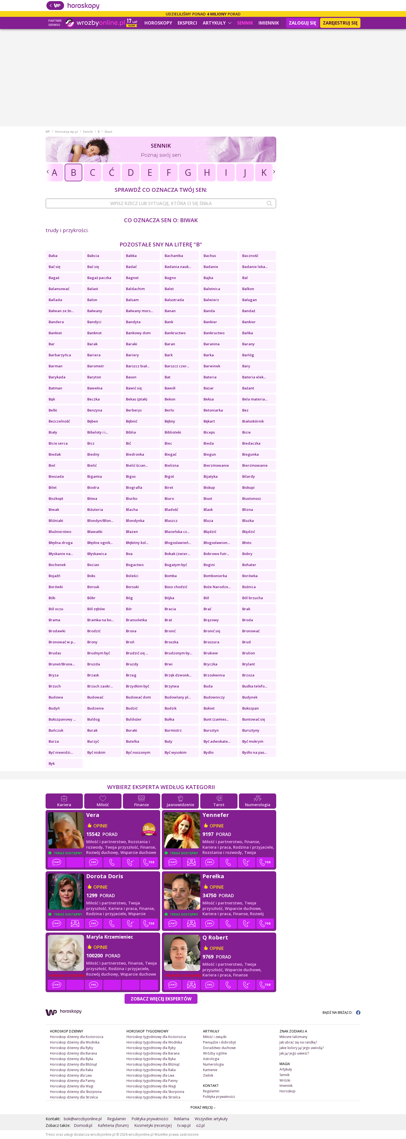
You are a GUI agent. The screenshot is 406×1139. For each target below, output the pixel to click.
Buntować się (253, 719)
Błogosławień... (178, 542)
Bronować (251, 630)
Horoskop (288, 1091)
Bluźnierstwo (60, 531)
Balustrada (174, 299)
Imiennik (269, 23)
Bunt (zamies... (216, 719)
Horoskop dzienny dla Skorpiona (76, 1091)
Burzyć (93, 741)
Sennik (245, 23)
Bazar (209, 388)
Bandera (56, 321)
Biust (208, 498)
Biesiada (56, 476)
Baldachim (135, 288)
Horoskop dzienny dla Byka (71, 1058)
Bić (128, 443)
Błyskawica (97, 553)
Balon (92, 299)
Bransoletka (136, 619)
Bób (52, 597)
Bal (245, 277)
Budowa (56, 697)
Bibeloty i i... (97, 432)
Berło (169, 410)
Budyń (54, 708)
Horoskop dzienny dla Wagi (71, 1086)
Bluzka (248, 520)
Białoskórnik (253, 421)
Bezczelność (59, 421)
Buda (208, 686)
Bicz (90, 443)
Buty (168, 741)
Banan (170, 310)
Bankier (210, 321)
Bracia (170, 608)
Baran (170, 343)
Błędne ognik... (100, 542)
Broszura (211, 641)
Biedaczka (251, 443)
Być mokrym (252, 741)
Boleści (132, 575)
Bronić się (212, 630)
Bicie (246, 432)
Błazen (132, 531)
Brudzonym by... (178, 653)
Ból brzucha (252, 597)
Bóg (129, 597)
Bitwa (92, 498)
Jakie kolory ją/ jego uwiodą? (302, 1047)
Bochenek (57, 564)
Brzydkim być (137, 686)
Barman (55, 365)
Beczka (93, 399)
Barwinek (212, 365)
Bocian (93, 564)
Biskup (209, 487)
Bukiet (209, 708)
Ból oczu (56, 608)
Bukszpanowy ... (62, 719)
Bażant (248, 388)
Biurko (131, 498)
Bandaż (248, 310)
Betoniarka (213, 410)
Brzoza (248, 675)
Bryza (54, 675)
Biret (169, 487)
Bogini (209, 564)
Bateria (210, 377)
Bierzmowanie (216, 465)
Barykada (57, 377)
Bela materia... (254, 399)
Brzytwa (172, 686)
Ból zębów (96, 608)
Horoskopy (158, 23)
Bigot (169, 476)
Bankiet (55, 332)
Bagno (170, 277)
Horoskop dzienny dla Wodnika (74, 1042)
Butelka (132, 741)
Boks (91, 575)
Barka (209, 354)
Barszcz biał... (137, 365)
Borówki (56, 586)
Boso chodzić (176, 586)
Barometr (95, 365)
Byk (52, 763)
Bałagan (249, 299)
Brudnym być (98, 653)
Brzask (93, 675)
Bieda (209, 443)
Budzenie (95, 708)
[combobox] (161, 203)
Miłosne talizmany (293, 1036)
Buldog (93, 719)
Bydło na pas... (254, 752)
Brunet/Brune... (62, 664)
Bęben (92, 421)
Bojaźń (54, 575)
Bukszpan (250, 708)
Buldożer (134, 719)
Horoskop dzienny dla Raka (71, 1070)
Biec (168, 443)
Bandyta (133, 321)
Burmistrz (173, 730)
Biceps (209, 432)
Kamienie (210, 1070)
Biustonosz (251, 498)
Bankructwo (175, 332)
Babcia (93, 255)
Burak (92, 730)
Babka (131, 255)
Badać (131, 266)
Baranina (212, 343)
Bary (246, 365)
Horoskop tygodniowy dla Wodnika (154, 1042)
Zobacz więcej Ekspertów (161, 999)
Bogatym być (176, 564)
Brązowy (211, 619)
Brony (92, 641)
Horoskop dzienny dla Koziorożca (76, 1036)
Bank (169, 321)
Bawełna (94, 388)
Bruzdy (132, 664)
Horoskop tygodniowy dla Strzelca (153, 1097)
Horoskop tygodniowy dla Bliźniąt (153, 1064)
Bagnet (132, 277)
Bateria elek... (254, 377)
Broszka (171, 641)
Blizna (247, 509)
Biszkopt (56, 498)
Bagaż (54, 277)
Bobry (247, 553)
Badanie (211, 266)
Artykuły (215, 23)
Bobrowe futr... (216, 553)
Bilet (53, 487)
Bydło (208, 752)
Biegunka (250, 454)
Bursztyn (211, 730)
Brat (168, 619)
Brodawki (57, 630)
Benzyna (94, 410)
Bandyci (94, 321)
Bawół (170, 388)
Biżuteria (95, 509)
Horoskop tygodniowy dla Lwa (150, 1075)
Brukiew (211, 653)
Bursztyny (250, 730)
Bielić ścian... (137, 465)
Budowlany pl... (178, 697)
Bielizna (172, 465)
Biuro (169, 498)
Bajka (208, 277)
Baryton (94, 377)
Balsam (132, 299)
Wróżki (285, 1080)
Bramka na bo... (100, 619)
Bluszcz (171, 520)
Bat (167, 377)
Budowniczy (214, 697)
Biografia (134, 487)
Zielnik (208, 1075)
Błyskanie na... (61, 553)
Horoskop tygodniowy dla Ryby (151, 1047)
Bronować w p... (62, 641)
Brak (246, 608)
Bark (169, 354)
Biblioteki (173, 432)
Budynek (249, 697)
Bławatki (94, 531)
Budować (95, 697)
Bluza (208, 520)
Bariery (132, 354)
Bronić (170, 630)
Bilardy (248, 476)
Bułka (169, 719)
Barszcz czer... (177, 365)
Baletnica (212, 288)
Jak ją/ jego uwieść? (294, 1053)
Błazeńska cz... (177, 531)
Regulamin (211, 1091)
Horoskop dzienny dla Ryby (71, 1047)
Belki (53, 410)
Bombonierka (215, 575)
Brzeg (131, 675)
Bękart (209, 421)
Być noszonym (138, 752)
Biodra (93, 487)
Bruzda (93, 664)
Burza (54, 741)
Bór (129, 608)
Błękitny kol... (137, 542)
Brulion (248, 653)
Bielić (92, 465)
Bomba (171, 575)
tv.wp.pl (184, 1125)
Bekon (170, 399)
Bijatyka (211, 476)
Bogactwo (135, 564)
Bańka (247, 332)
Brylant (248, 664)
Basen (131, 377)
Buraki (131, 730)
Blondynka (135, 520)
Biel (52, 465)
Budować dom (138, 697)
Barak (92, 343)
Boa (129, 553)
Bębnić (131, 421)
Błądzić (210, 531)
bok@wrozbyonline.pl (83, 1118)
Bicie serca (58, 443)
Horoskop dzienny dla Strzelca (74, 1097)
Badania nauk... (178, 266)
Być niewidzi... (61, 752)
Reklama (181, 1118)
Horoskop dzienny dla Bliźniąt (73, 1064)
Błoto (246, 542)
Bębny (170, 421)
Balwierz (211, 299)
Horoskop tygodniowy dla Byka (151, 1058)
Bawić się (134, 388)
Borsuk (93, 586)
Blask (208, 509)
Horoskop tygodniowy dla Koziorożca (156, 1036)
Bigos (131, 476)
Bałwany (94, 310)
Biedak (55, 454)
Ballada (55, 299)
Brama (54, 619)
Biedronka (135, 454)
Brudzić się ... (137, 653)
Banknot (94, 332)
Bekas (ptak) (136, 399)
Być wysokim (175, 752)
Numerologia (213, 1064)
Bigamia (94, 476)
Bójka (169, 597)
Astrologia (211, 1058)
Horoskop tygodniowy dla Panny (152, 1080)
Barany (248, 343)
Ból (206, 597)
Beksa (209, 399)
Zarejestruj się (340, 23)
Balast (92, 288)
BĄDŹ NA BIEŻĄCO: (338, 1012)
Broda (247, 619)
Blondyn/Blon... (100, 520)
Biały (53, 432)
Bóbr (91, 597)
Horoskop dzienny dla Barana (73, 1053)
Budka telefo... (254, 686)
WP (48, 132)
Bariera (94, 354)
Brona (131, 630)
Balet (169, 288)
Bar (52, 343)
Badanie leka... (255, 266)
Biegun (210, 454)
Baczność (250, 255)
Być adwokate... (217, 741)
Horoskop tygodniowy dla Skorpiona (155, 1091)
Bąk (52, 399)
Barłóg (248, 354)
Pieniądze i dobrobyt (219, 1042)
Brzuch (55, 686)
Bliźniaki (56, 520)
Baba (53, 255)
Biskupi (248, 487)
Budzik (170, 708)
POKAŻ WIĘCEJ (202, 1107)
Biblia (131, 432)
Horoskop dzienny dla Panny (72, 1080)
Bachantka (174, 255)
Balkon (248, 288)
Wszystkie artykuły (211, 1118)
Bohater (249, 564)
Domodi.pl (83, 1125)
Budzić (132, 708)
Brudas (55, 653)
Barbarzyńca (60, 354)
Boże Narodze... (217, 586)
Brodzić (94, 630)
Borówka (250, 575)
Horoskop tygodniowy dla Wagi (151, 1086)
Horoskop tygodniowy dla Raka (151, 1070)
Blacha (132, 509)
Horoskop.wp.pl (66, 132)
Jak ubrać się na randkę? (298, 1042)
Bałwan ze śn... (61, 310)
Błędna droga (61, 542)
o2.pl (200, 1125)
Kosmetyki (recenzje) (153, 1125)
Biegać (170, 454)
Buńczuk (56, 730)
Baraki (131, 343)
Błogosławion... (217, 542)
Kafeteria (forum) (113, 1125)
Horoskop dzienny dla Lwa (71, 1075)
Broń (130, 641)
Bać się (54, 266)
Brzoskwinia (214, 675)
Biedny (93, 454)
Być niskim (96, 752)
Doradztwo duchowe (219, 1047)
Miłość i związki (214, 1036)
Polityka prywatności (219, 1096)
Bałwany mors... (139, 310)
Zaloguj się (302, 23)
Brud (246, 641)
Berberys (134, 410)
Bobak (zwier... (177, 553)
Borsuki (132, 586)
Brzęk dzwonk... (178, 675)
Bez (245, 410)
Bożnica (249, 586)
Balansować (59, 288)
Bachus (210, 255)
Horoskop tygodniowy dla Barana (153, 1053)
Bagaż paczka (99, 277)
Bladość (171, 509)
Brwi (169, 664)
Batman (55, 388)
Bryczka (210, 664)
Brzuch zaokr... (100, 686)
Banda (209, 310)
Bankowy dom (138, 332)
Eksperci (187, 23)
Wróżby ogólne (215, 1053)
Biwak (54, 509)
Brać (207, 608)
